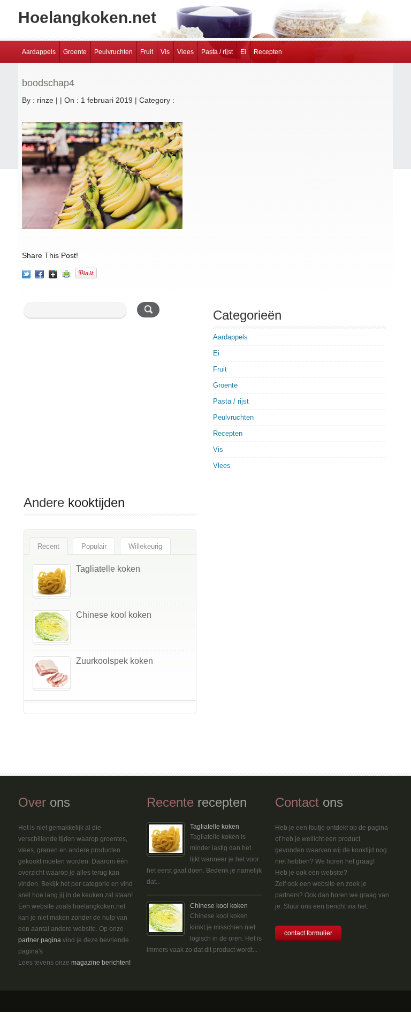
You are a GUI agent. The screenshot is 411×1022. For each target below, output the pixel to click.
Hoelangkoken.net (87, 17)
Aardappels (39, 52)
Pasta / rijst (217, 52)
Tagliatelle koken (108, 568)
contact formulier (308, 933)
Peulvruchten (113, 52)
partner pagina (39, 940)
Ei (243, 52)
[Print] (66, 274)
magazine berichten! (101, 962)
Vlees (185, 52)
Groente (75, 52)
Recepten (268, 52)
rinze (45, 100)
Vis (165, 52)
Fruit (146, 52)
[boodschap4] (26, 274)
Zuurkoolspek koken (114, 660)
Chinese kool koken (113, 614)
